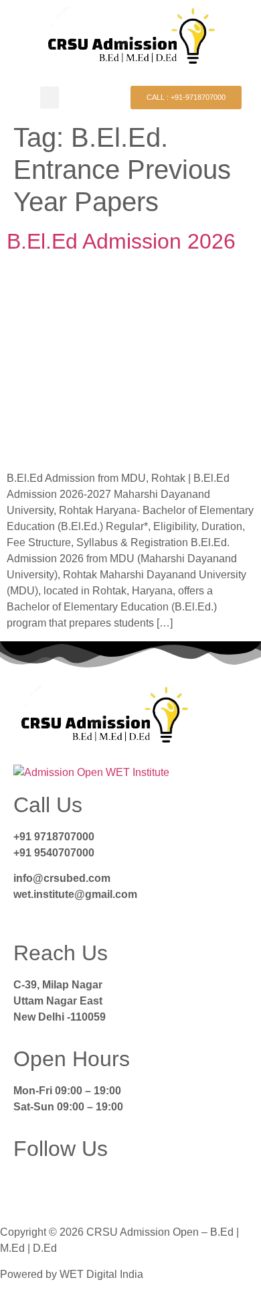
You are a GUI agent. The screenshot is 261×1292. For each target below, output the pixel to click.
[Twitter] (66, 1189)
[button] (49, 97)
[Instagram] (102, 1189)
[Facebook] (30, 1189)
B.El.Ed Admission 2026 (121, 241)
